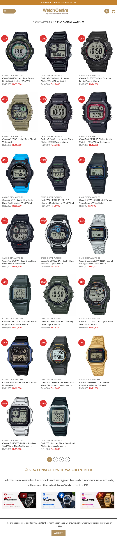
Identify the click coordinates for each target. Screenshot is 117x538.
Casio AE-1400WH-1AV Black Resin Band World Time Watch (19, 262)
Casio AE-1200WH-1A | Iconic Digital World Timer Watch (55, 79)
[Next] (67, 459)
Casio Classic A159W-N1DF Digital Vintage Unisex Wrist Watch (96, 262)
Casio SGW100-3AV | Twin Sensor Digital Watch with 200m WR (18, 79)
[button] (9, 11)
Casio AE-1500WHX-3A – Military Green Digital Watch (57, 323)
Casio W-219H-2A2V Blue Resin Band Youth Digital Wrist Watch (17, 201)
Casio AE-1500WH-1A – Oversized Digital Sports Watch (95, 79)
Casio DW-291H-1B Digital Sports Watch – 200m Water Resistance (95, 140)
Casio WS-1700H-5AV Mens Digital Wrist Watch (19, 140)
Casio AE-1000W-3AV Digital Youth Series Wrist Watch (96, 323)
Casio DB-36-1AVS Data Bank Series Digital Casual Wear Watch (19, 323)
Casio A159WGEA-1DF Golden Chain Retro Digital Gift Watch (94, 384)
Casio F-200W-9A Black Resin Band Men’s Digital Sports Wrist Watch (57, 384)
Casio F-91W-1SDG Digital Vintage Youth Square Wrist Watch (95, 201)
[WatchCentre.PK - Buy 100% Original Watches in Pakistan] (58, 11)
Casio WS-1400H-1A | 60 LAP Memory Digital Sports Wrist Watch (57, 201)
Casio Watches (42, 22)
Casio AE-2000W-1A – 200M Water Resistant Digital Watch (57, 262)
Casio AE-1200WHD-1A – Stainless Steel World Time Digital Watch (19, 444)
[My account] (106, 11)
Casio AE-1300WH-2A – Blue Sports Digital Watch (19, 384)
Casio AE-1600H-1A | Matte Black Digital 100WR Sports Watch (57, 140)
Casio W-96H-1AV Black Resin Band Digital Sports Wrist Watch (58, 444)
